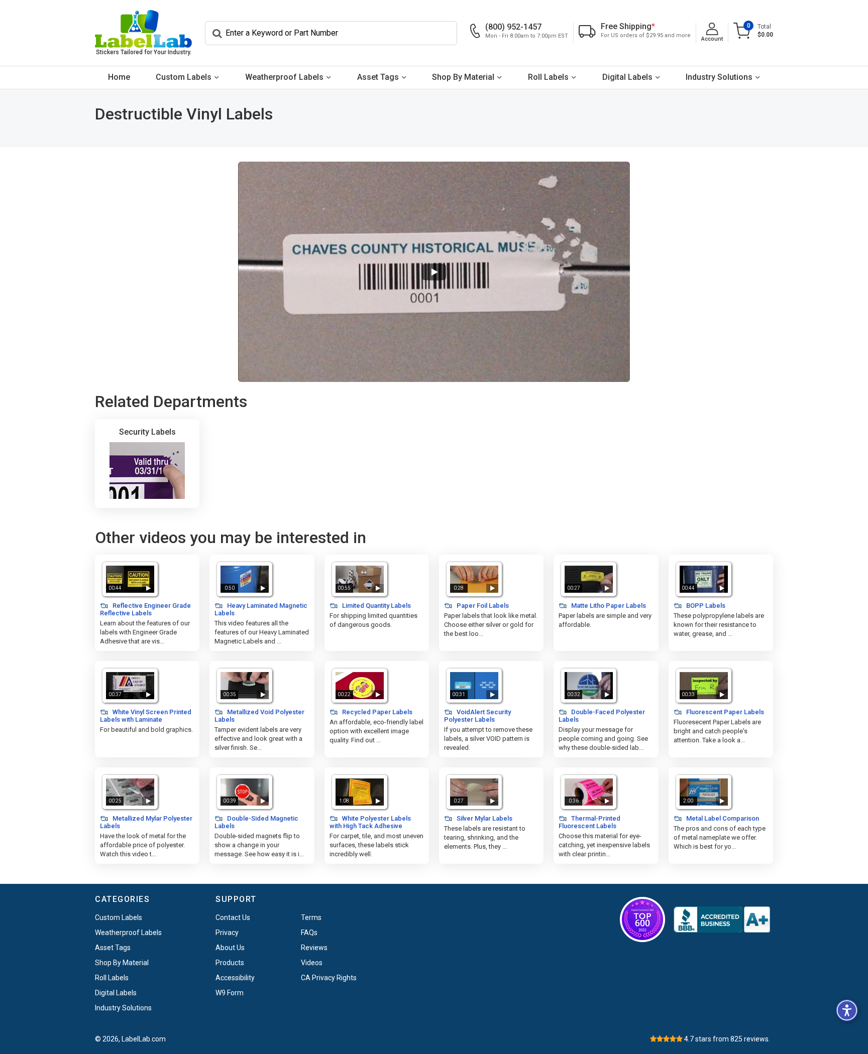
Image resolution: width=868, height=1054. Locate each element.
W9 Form (229, 993)
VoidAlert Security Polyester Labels (477, 715)
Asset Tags (378, 77)
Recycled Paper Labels (376, 712)
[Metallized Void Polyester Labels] (244, 685)
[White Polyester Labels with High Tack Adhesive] (360, 792)
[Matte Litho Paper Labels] (589, 579)
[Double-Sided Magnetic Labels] (244, 792)
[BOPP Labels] (704, 579)
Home (119, 77)
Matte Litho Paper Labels (608, 605)
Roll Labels (548, 77)
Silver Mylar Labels (483, 818)
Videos (311, 963)
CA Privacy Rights (329, 978)
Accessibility (235, 978)
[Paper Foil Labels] (474, 579)
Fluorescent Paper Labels (724, 712)
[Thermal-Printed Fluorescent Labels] (589, 792)
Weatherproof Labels (284, 77)
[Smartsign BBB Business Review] (722, 919)
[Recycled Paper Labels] (360, 685)
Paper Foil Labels (482, 605)
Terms (311, 917)
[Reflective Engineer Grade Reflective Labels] (130, 579)
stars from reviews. (727, 1039)
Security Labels (147, 432)
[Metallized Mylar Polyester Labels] (130, 792)
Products (229, 963)
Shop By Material (463, 77)
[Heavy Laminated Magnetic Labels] (244, 579)
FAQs (309, 933)
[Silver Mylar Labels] (474, 792)
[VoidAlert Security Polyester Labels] (474, 685)
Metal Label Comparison (722, 818)
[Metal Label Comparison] (704, 792)
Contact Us (232, 917)
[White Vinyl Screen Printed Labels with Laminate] (130, 685)
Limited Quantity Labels (376, 605)
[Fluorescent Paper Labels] (704, 685)
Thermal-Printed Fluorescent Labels (589, 822)
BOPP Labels (705, 605)
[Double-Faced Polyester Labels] (589, 685)
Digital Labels (627, 77)
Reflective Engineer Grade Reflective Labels (145, 609)
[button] (847, 1010)
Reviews (314, 948)
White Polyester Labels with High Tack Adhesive (370, 822)
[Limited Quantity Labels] (360, 579)
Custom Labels (183, 77)
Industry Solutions (719, 77)
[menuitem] (119, 77)
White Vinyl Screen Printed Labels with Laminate (145, 715)
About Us (230, 948)
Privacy (227, 933)
